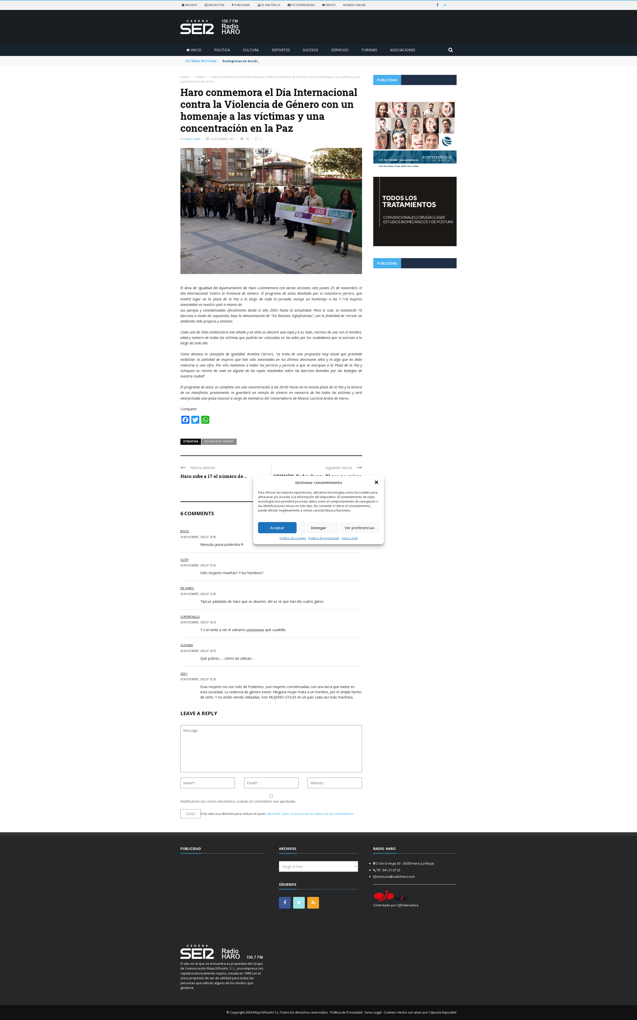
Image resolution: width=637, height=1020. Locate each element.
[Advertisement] (415, 307)
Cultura (251, 49)
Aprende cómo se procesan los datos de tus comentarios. (310, 813)
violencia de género (219, 441)
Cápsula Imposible (443, 1012)
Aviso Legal (350, 538)
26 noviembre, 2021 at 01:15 (198, 679)
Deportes (281, 49)
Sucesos (310, 49)
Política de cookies (293, 538)
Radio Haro (193, 139)
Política (222, 49)
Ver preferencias (359, 527)
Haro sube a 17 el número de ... (213, 476)
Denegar (318, 527)
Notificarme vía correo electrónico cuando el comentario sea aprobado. (238, 801)
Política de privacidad (324, 538)
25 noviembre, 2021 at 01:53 (198, 594)
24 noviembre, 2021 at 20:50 (198, 537)
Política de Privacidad (346, 1012)
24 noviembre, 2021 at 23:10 (198, 565)
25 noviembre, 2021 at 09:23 (198, 622)
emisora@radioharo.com (396, 876)
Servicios (339, 49)
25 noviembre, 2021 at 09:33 (198, 651)
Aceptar (277, 527)
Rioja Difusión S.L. (266, 1012)
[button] (376, 482)
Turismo (369, 49)
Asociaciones (402, 49)
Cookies (390, 1012)
